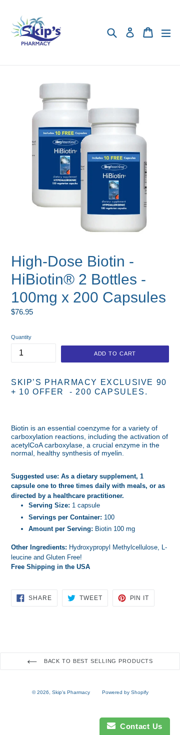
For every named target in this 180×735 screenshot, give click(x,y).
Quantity (21, 337)
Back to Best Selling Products (97, 661)
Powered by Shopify (125, 692)
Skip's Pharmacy (71, 692)
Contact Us (139, 726)
